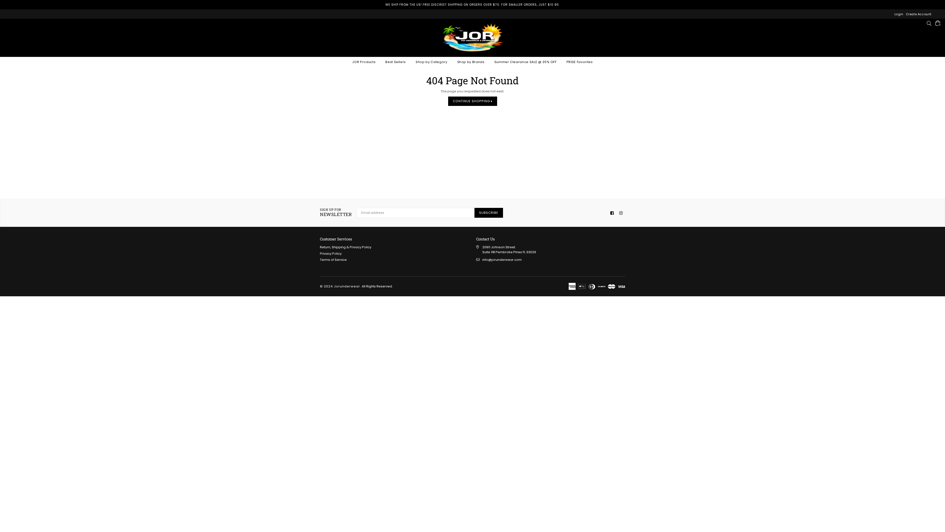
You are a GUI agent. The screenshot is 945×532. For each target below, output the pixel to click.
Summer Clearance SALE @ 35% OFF (525, 62)
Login (899, 14)
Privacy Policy (331, 253)
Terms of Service (333, 259)
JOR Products (364, 62)
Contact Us (485, 238)
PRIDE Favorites (580, 62)
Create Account (918, 14)
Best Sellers (395, 62)
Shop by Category (431, 62)
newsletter (336, 212)
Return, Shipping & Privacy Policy (345, 247)
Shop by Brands (471, 62)
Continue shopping (472, 101)
